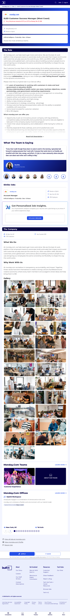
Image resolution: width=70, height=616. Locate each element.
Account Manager (11, 195)
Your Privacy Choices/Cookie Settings (51, 603)
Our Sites (60, 570)
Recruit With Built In (34, 571)
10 (34, 531)
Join (60, 2)
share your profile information (38, 557)
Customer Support (46, 571)
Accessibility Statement (17, 603)
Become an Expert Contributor (33, 577)
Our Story (19, 570)
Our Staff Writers (19, 578)
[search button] (55, 2)
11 (36, 531)
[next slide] (10, 531)
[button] (6, 176)
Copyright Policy (27, 603)
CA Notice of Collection (62, 603)
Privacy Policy (34, 603)
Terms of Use (40, 603)
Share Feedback (48, 575)
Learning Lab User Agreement (7, 603)
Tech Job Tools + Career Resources (48, 584)
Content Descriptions (20, 583)
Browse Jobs (47, 589)
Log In (66, 2)
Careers (18, 574)
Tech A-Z (46, 592)
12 (38, 531)
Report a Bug (47, 579)
